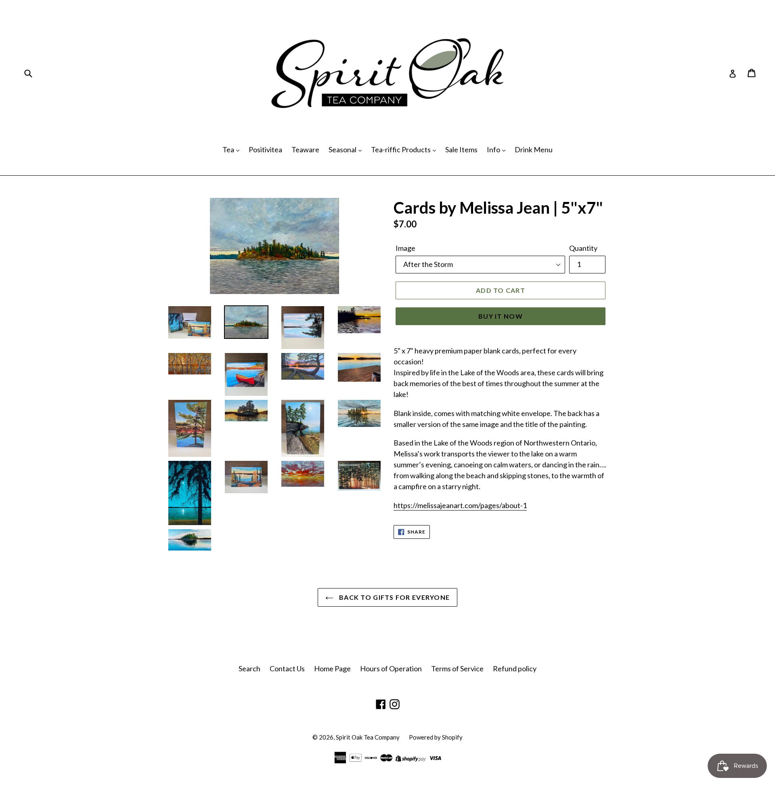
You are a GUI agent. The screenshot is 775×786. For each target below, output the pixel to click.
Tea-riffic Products (401, 149)
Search (249, 668)
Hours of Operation (391, 668)
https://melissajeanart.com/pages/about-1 (460, 505)
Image (405, 248)
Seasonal (343, 149)
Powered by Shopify (436, 737)
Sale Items (461, 149)
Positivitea (265, 149)
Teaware (305, 149)
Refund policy (514, 668)
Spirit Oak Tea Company (368, 737)
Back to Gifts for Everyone (393, 597)
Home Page (332, 668)
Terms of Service (457, 668)
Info (494, 149)
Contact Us (287, 668)
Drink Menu (534, 149)
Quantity (583, 248)
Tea (228, 149)
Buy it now (500, 316)
